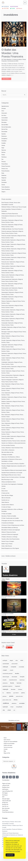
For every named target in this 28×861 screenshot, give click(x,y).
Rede (3, 173)
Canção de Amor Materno (8, 504)
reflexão (15, 699)
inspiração (5, 689)
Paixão (3, 154)
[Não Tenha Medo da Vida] (14, 588)
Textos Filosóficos (6, 189)
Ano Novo (4, 115)
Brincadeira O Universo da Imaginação (11, 529)
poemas (4, 696)
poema (23, 692)
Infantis (3, 145)
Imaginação (17, 686)
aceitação (5, 660)
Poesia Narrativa (5, 170)
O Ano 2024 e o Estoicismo (8, 450)
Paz (2, 159)
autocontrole (14, 663)
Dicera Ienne (5, 490)
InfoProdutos (5, 789)
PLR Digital (4, 793)
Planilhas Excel (5, 787)
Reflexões (4, 175)
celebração (5, 666)
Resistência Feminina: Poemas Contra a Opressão (14, 440)
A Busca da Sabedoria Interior (9, 481)
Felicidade (4, 140)
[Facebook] (3, 777)
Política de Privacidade (14, 851)
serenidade (21, 703)
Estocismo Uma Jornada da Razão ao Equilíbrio (13, 463)
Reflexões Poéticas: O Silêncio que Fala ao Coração (14, 206)
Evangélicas (4, 138)
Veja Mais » (6, 79)
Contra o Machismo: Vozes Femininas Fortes (12, 447)
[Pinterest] (17, 777)
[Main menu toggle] (25, 2)
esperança (21, 679)
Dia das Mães (5, 124)
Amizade (4, 108)
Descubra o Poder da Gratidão (9, 516)
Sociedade (4, 182)
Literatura (20, 689)
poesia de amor (19, 696)
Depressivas (4, 120)
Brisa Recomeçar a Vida (7, 479)
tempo (11, 706)
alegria (11, 660)
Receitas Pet (5, 804)
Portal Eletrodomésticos (7, 812)
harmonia (19, 683)
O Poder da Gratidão (6, 513)
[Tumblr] (14, 777)
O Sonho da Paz (5, 493)
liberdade (13, 689)
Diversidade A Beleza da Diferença (10, 527)
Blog (5, 751)
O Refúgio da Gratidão (7, 454)
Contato (5, 749)
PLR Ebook (5, 795)
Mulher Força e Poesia (7, 543)
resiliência (6, 703)
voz (14, 710)
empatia (4, 679)
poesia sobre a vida (7, 699)
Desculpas (4, 122)
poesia (11, 696)
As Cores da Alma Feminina (8, 445)
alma (17, 660)
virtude (9, 710)
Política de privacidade (9, 743)
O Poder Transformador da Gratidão (10, 518)
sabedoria (14, 703)
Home (5, 737)
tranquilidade (19, 706)
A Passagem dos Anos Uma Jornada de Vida (12, 520)
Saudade (4, 180)
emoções (22, 676)
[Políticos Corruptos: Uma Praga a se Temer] (14, 623)
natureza (8, 692)
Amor (3, 110)
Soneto (3, 184)
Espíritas (4, 133)
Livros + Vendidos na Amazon (9, 556)
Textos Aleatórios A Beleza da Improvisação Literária (14, 470)
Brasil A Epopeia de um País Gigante (10, 548)
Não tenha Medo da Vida (7, 452)
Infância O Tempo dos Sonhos (9, 532)
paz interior (16, 692)
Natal (3, 147)
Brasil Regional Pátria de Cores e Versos (11, 474)
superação (5, 706)
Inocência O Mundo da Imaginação (10, 534)
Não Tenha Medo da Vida (8, 596)
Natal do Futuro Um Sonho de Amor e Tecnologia (13, 477)
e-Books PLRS (5, 785)
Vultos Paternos (5, 502)
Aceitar (10, 855)
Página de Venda (6, 783)
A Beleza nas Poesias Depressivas (10, 213)
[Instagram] (7, 777)
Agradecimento (5, 106)
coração (11, 670)
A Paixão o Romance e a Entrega (9, 536)
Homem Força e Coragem (8, 541)
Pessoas (4, 161)
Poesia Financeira (6, 166)
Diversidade (4, 131)
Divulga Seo (5, 802)
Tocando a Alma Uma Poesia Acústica (10, 539)
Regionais (4, 177)
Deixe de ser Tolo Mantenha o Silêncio (11, 457)
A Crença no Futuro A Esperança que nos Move (13, 525)
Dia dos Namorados (6, 127)
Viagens (3, 191)
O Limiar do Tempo (6, 507)
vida (4, 710)
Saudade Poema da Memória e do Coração (12, 472)
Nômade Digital (5, 798)
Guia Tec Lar (5, 806)
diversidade (14, 676)
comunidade (21, 666)
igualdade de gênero (7, 686)
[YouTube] (10, 777)
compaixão (13, 666)
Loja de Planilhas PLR (7, 791)
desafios (17, 673)
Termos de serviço (8, 747)
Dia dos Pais (4, 129)
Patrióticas (4, 157)
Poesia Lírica (5, 168)
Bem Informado (6, 808)
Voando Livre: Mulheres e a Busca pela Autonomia (13, 443)
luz (3, 692)
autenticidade (6, 663)
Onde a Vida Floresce (7, 546)
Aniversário (4, 113)
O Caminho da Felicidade (8, 522)
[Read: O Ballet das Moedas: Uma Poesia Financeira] (14, 34)
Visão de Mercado (6, 800)
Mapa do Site (7, 753)
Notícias (3, 152)
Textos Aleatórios (6, 187)
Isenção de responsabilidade (10, 741)
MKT (3, 796)
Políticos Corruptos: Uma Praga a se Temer (13, 631)
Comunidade (5, 117)
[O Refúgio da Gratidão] (14, 606)
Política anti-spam (8, 745)
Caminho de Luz (5, 500)
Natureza (4, 150)
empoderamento (13, 679)
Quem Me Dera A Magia (7, 495)
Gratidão (4, 143)
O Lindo (3, 488)
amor (21, 660)
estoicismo (5, 683)
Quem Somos (7, 739)
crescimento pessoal (7, 673)
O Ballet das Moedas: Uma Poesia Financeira (12, 53)
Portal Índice (5, 810)
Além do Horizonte (6, 497)
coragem (5, 670)
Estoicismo (4, 136)
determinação (6, 676)
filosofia (12, 683)
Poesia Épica (5, 163)
